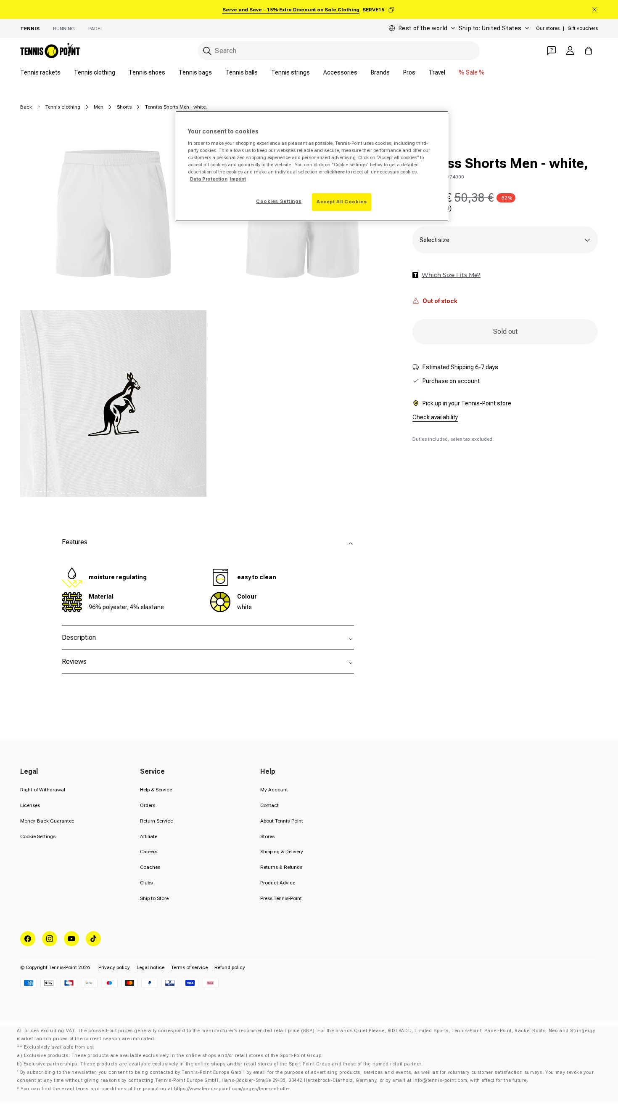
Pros (409, 72)
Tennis (30, 29)
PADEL (95, 29)
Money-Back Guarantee (47, 821)
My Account (274, 790)
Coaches (150, 867)
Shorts (124, 107)
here (339, 172)
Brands (380, 72)
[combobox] (339, 50)
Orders (147, 805)
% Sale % (472, 72)
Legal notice (150, 967)
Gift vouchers (583, 28)
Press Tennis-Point (281, 898)
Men (98, 107)
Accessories (340, 72)
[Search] (207, 51)
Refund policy (229, 967)
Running (64, 29)
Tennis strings (290, 72)
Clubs (146, 883)
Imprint (238, 179)
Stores (267, 836)
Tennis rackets (40, 72)
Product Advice (277, 883)
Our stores (548, 28)
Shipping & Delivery (281, 852)
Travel (437, 72)
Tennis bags (195, 72)
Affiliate (148, 836)
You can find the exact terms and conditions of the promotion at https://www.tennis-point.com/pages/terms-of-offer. (156, 1089)
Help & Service (156, 790)
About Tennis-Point (281, 821)
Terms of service (189, 967)
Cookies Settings (278, 201)
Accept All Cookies (342, 202)
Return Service (156, 821)
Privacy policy (114, 967)
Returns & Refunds (281, 867)
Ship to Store (154, 898)
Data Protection (208, 179)
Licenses (30, 805)
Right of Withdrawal (42, 790)
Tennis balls (241, 72)
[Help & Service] (551, 50)
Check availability (435, 417)
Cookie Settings (37, 836)
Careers (148, 852)
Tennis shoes (147, 72)
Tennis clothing (94, 72)
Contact (269, 805)
